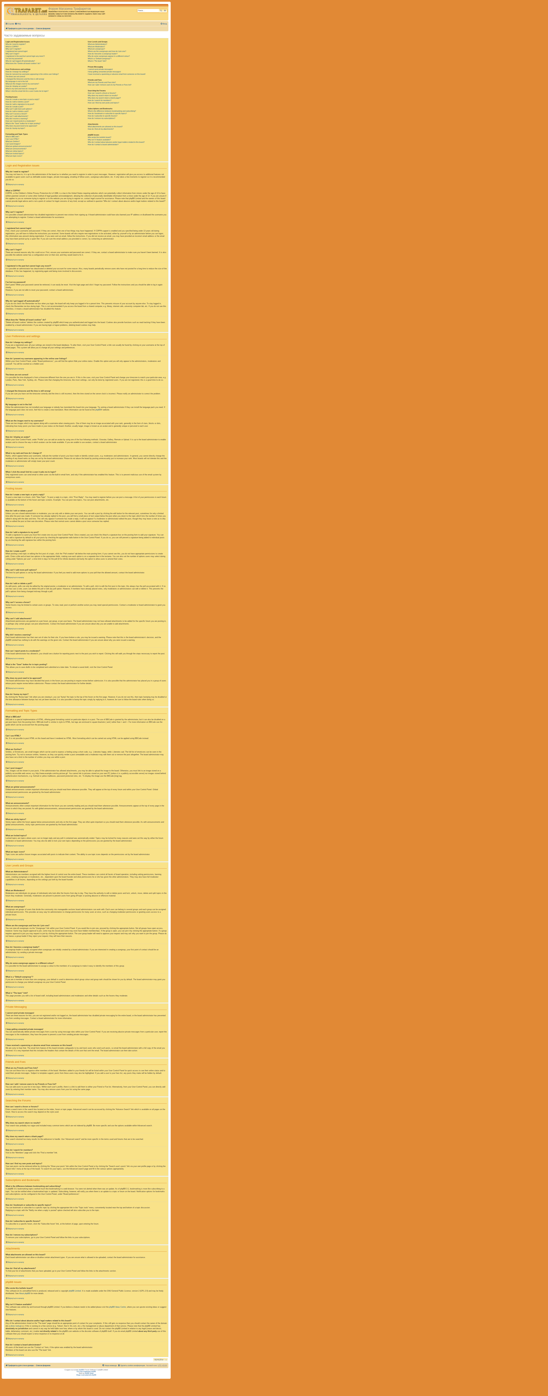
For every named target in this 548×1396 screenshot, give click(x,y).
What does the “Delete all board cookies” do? (23, 63)
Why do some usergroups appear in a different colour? (109, 56)
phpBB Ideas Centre (117, 1307)
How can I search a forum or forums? (102, 93)
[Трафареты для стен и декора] (26, 11)
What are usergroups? (96, 49)
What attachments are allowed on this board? (105, 127)
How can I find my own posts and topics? (103, 103)
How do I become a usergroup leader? (103, 54)
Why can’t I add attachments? (17, 116)
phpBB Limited (75, 1291)
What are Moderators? (96, 47)
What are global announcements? (19, 146)
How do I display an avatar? (16, 86)
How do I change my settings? (17, 72)
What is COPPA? (12, 47)
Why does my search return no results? (103, 96)
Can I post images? (13, 144)
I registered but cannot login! (17, 51)
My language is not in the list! (17, 81)
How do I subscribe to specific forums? (102, 116)
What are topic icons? (14, 156)
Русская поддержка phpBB (86, 1371)
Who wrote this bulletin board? (99, 137)
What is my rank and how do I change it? (21, 89)
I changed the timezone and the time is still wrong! (25, 79)
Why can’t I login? (12, 54)
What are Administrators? (97, 44)
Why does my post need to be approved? (21, 126)
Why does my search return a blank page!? (104, 98)
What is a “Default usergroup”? (99, 59)
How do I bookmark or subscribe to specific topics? (107, 114)
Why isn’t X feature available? (99, 140)
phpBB (98, 410)
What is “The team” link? (97, 61)
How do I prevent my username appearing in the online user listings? (32, 74)
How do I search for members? (99, 100)
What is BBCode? (12, 137)
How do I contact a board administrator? (103, 145)
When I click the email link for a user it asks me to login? (27, 91)
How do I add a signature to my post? (20, 104)
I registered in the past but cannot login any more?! (25, 56)
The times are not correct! (15, 77)
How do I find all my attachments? (101, 129)
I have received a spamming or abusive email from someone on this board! (116, 74)
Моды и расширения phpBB (86, 1375)
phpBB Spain (89, 1373)
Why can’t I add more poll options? (19, 109)
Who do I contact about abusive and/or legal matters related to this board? (116, 142)
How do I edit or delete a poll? (17, 111)
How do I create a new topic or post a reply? (22, 99)
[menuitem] (18, 24)
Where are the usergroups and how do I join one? (107, 51)
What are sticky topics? (14, 151)
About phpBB (24, 1293)
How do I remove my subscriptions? (101, 118)
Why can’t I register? (13, 49)
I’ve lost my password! (14, 59)
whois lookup (15, 1326)
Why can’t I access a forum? (16, 114)
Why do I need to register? (16, 44)
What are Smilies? (13, 141)
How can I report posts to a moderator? (21, 121)
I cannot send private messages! (100, 69)
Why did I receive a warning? (17, 119)
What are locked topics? (15, 154)
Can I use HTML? (12, 139)
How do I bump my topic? (15, 128)
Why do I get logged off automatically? (20, 61)
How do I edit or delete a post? (17, 102)
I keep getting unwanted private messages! (104, 72)
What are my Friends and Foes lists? (102, 82)
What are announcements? (16, 149)
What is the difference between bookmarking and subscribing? (112, 111)
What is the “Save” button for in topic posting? (23, 123)
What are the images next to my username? (22, 84)
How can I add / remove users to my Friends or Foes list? (109, 85)
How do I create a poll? (14, 107)
